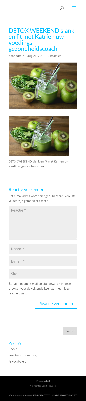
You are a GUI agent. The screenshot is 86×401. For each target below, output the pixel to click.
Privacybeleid (17, 361)
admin (20, 56)
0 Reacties (54, 56)
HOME (13, 349)
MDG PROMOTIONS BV (65, 395)
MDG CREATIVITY (41, 395)
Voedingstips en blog (23, 355)
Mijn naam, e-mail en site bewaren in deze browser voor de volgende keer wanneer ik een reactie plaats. (40, 288)
